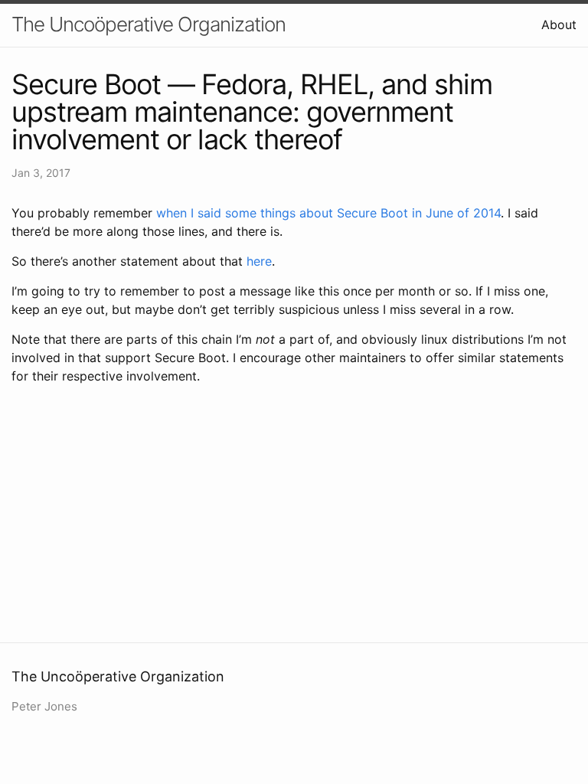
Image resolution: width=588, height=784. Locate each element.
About (559, 24)
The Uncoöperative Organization (148, 24)
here (259, 261)
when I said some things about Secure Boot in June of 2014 (328, 212)
